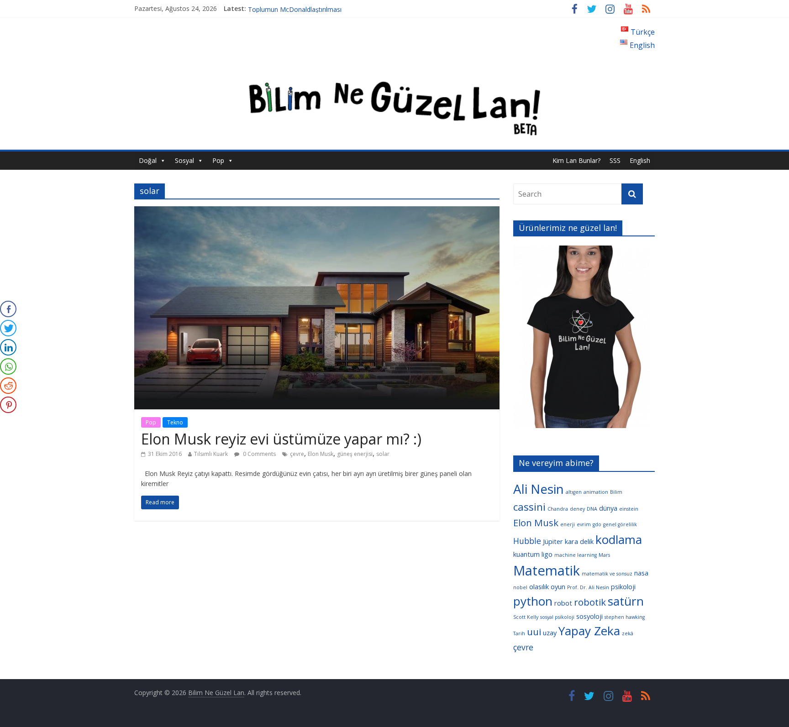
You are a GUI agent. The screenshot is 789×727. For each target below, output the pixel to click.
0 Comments (259, 454)
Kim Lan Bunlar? (576, 160)
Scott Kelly (525, 617)
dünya (608, 508)
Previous (497, 339)
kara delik (579, 541)
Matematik (546, 570)
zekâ (627, 633)
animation (596, 492)
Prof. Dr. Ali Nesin (588, 587)
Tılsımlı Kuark (211, 454)
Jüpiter (553, 541)
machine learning (575, 555)
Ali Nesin (538, 488)
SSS (615, 160)
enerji (567, 524)
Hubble (527, 540)
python (532, 601)
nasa (641, 572)
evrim (584, 524)
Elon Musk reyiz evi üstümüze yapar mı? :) (281, 439)
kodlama (618, 539)
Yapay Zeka (589, 630)
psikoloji (623, 586)
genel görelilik (620, 524)
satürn (626, 601)
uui (534, 631)
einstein (628, 509)
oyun (558, 586)
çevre (297, 454)
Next (666, 339)
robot (563, 602)
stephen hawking (625, 617)
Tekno (175, 422)
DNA (592, 509)
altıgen (574, 492)
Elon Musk (320, 454)
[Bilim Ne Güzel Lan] (394, 70)
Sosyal (184, 160)
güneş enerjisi (355, 454)
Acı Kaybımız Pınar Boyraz (286, 8)
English (640, 160)
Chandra (557, 509)
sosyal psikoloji (557, 617)
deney (577, 509)
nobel (520, 587)
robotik (590, 602)
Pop (218, 160)
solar (382, 454)
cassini (529, 507)
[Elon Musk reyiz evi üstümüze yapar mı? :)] (317, 212)
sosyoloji (589, 616)
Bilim (616, 492)
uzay (550, 632)
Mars (604, 555)
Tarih (519, 633)
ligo (547, 554)
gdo (597, 524)
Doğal (148, 160)
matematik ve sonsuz (607, 573)
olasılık (539, 586)
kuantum (526, 554)
